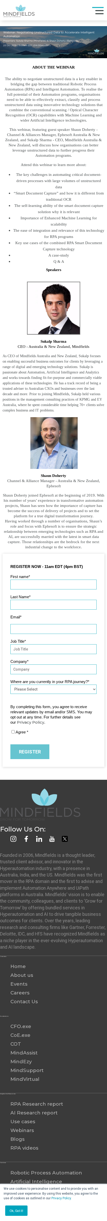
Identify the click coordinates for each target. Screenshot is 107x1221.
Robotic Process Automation (46, 1173)
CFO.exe (20, 1026)
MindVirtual (24, 1079)
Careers (20, 993)
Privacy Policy (61, 1198)
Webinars (22, 1130)
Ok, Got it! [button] (16, 1210)
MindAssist (24, 1053)
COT (15, 1044)
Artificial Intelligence (36, 1182)
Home (18, 966)
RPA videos (24, 1148)
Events (19, 984)
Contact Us (24, 1002)
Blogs (17, 1139)
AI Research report (34, 1113)
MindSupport (27, 1070)
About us (21, 975)
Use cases (22, 1122)
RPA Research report (36, 1104)
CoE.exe (20, 1035)
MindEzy (21, 1062)
